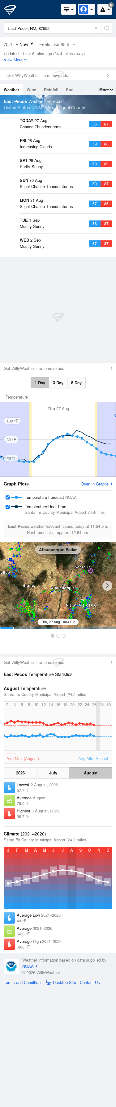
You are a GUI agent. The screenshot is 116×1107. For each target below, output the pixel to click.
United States (17, 107)
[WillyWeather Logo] (14, 9)
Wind (32, 89)
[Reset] (95, 28)
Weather (11, 89)
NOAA (28, 1084)
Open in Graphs (95, 601)
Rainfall (51, 89)
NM (39, 107)
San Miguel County (66, 107)
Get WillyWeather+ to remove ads (37, 75)
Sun (70, 89)
